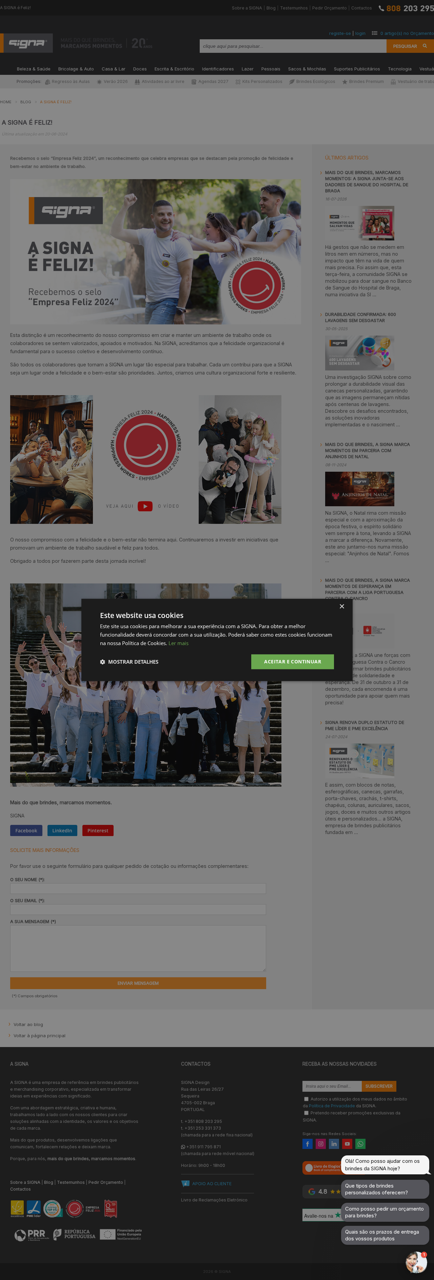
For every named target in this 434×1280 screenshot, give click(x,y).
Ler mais (179, 643)
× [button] (341, 606)
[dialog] (217, 640)
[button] (129, 662)
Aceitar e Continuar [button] (292, 661)
